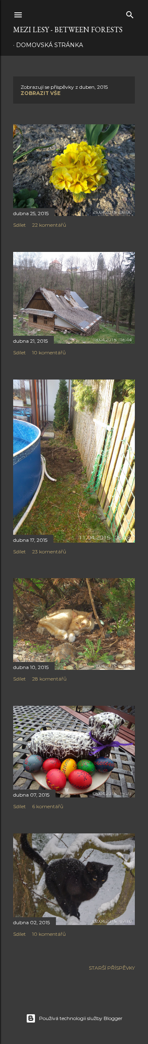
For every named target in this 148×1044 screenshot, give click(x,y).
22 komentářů (49, 225)
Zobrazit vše (40, 93)
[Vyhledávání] (130, 13)
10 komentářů (49, 352)
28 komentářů (49, 679)
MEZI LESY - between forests (68, 29)
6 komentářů (47, 806)
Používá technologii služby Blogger (81, 1018)
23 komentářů (49, 551)
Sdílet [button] (19, 225)
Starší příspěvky (112, 968)
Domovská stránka (49, 45)
